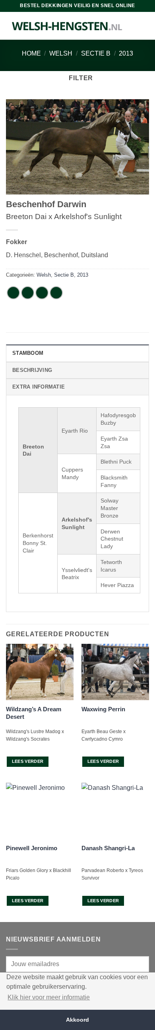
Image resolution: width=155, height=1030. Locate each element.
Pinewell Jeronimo (31, 848)
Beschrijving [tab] (32, 370)
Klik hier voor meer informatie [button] (49, 997)
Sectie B (95, 53)
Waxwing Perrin (103, 709)
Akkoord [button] (77, 1020)
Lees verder (28, 761)
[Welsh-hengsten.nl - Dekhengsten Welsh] (67, 26)
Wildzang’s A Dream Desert (33, 713)
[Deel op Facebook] (27, 292)
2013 (126, 53)
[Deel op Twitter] (41, 292)
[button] (77, 78)
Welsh (60, 53)
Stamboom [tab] (27, 353)
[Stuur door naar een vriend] (56, 292)
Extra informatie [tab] (38, 387)
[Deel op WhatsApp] (13, 292)
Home (31, 53)
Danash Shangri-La (108, 848)
